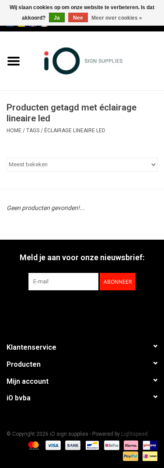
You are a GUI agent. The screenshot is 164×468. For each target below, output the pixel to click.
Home (14, 130)
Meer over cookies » (116, 18)
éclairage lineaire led (74, 130)
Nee (78, 18)
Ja (57, 18)
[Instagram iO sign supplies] (98, 308)
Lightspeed (134, 434)
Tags (32, 130)
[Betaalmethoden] (32, 445)
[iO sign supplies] (96, 60)
